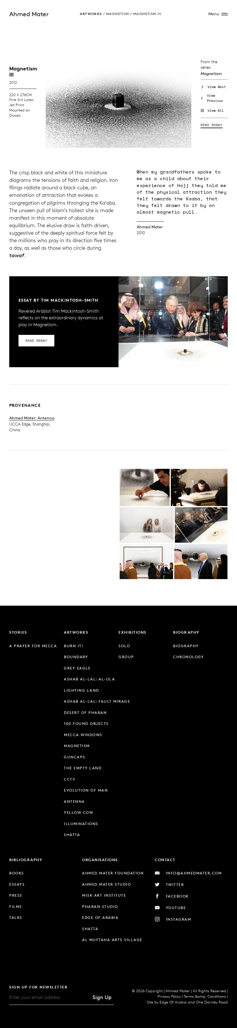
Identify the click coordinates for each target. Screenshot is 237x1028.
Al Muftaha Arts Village (112, 939)
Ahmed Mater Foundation (113, 873)
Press (15, 895)
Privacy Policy (169, 996)
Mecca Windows (83, 734)
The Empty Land (82, 768)
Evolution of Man (86, 790)
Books (16, 873)
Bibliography (25, 859)
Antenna (74, 801)
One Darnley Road (212, 1002)
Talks (15, 917)
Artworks (91, 14)
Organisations (100, 859)
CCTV (69, 779)
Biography (186, 632)
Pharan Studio (100, 906)
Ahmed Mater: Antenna (31, 417)
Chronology (188, 656)
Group (126, 656)
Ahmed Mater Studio (106, 884)
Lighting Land (81, 690)
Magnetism (117, 14)
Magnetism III (147, 14)
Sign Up (102, 997)
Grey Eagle (77, 668)
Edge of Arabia (100, 917)
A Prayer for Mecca (33, 645)
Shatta (72, 834)
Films (15, 906)
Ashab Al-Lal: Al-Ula (89, 679)
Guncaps (74, 757)
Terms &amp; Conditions (205, 996)
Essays (17, 884)
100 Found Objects (86, 723)
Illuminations (81, 823)
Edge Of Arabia (173, 1002)
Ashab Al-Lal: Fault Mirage (97, 701)
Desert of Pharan (85, 712)
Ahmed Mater (28, 14)
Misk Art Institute (104, 895)
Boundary (76, 656)
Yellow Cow (78, 812)
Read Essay (212, 125)
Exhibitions (132, 632)
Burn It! (73, 645)
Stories (18, 632)
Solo (124, 645)
